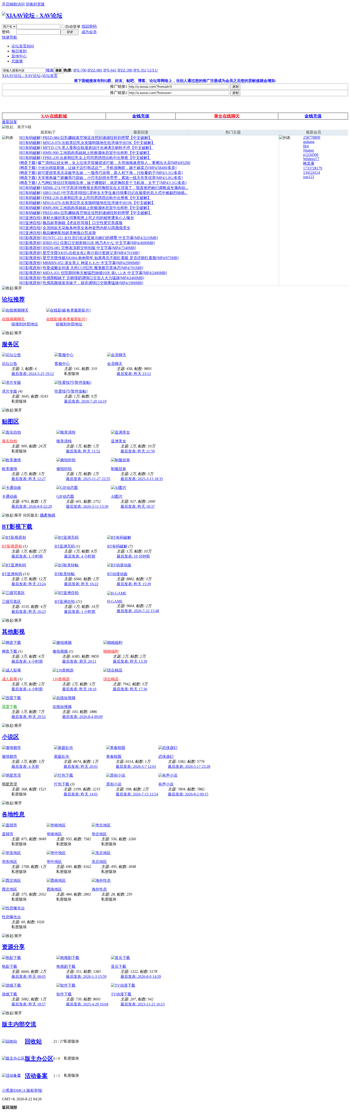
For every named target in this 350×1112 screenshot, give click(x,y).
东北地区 (99, 862)
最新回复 (9, 122)
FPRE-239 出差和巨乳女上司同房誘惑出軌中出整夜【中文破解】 (97, 158)
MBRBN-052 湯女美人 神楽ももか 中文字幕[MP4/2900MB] (91, 263)
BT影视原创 (12, 546)
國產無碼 (47, 515)
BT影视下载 (17, 526)
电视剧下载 (65, 966)
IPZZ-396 (124, 70)
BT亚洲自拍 (65, 602)
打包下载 (61, 784)
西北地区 (9, 889)
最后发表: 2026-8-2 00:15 (188, 794)
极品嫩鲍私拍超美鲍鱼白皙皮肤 (69, 233)
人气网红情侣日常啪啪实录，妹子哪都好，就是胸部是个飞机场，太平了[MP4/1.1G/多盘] (112, 183)
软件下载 (64, 994)
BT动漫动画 (117, 574)
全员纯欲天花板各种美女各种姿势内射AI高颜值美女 (86, 228)
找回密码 (89, 26)
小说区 (10, 737)
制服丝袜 (118, 469)
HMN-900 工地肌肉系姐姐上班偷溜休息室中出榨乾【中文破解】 (97, 153)
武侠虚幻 (166, 756)
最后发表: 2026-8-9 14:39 (140, 976)
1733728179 (312, 168)
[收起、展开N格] (16, 127)
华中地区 (54, 862)
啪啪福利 (111, 651)
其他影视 (13, 632)
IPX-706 (79, 70)
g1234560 (310, 155)
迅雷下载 (9, 707)
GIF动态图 (65, 496)
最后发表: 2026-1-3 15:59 (86, 976)
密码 (6, 32)
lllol (306, 146)
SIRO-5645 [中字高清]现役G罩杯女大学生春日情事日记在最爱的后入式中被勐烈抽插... (115, 193)
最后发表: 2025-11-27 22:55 (88, 479)
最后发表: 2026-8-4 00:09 (82, 717)
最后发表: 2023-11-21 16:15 (142, 1004)
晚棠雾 (309, 163)
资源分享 (13, 947)
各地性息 (13, 814)
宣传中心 (19, 56)
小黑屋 (7, 1090)
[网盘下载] (28, 163)
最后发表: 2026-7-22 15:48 (138, 611)
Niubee (308, 150)
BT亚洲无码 (65, 546)
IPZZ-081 (94, 70)
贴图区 (10, 421)
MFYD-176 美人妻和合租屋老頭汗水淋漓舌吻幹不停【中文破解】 (98, 148)
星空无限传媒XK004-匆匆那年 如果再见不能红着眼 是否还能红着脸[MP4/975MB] (111, 258)
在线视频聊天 (13, 319)
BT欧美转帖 (65, 574)
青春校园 (113, 756)
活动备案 (36, 1076)
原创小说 (113, 784)
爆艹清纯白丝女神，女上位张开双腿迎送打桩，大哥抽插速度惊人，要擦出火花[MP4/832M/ (114, 163)
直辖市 (7, 834)
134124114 (311, 172)
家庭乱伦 (61, 756)
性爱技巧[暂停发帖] (71, 391)
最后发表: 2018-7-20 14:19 (85, 401)
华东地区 (9, 862)
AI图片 (117, 496)
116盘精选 (61, 679)
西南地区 (54, 889)
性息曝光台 (11, 917)
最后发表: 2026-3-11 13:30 (87, 506)
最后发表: (134, 374)
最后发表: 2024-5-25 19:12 (32, 374)
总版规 (17, 61)
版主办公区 (39, 1059)
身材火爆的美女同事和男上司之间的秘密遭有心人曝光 (88, 218)
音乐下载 (118, 966)
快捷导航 (9, 37)
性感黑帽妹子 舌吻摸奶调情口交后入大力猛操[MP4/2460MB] (93, 278)
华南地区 (54, 834)
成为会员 (89, 32)
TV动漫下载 (121, 994)
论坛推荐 (13, 299)
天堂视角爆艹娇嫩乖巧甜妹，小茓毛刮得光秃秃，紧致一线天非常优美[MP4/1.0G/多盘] (110, 178)
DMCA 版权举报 (28, 1090)
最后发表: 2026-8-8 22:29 (31, 506)
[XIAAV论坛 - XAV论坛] (32, 15)
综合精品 (111, 679)
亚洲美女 (118, 441)
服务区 (10, 344)
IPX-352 (139, 70)
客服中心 (62, 364)
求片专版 (9, 391)
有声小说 (166, 784)
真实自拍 (9, 441)
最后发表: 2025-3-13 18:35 (141, 479)
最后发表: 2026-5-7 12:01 (136, 766)
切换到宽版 (35, 4)
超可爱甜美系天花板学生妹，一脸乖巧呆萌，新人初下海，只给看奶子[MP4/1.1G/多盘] (110, 173)
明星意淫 (9, 784)
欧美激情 (9, 469)
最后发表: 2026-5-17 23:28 (189, 766)
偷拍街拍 (64, 469)
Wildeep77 (311, 159)
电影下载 (9, 966)
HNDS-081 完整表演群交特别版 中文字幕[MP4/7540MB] (89, 248)
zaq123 (308, 177)
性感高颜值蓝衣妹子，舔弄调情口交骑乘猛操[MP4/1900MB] (93, 283)
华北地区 (99, 834)
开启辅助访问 (13, 4)
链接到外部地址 (24, 324)
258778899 (311, 137)
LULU (152, 70)
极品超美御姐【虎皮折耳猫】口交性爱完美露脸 (83, 223)
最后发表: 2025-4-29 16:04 (87, 1004)
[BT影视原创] (30, 238)
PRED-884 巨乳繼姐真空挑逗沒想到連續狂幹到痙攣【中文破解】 (97, 138)
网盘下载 (9, 651)
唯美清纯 (64, 441)
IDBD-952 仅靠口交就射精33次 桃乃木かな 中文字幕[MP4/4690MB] (99, 243)
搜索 (50, 70)
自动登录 (72, 27)
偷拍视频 (60, 651)
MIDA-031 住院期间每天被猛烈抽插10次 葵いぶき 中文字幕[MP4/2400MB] (105, 273)
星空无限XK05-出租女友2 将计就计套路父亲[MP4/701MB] (91, 253)
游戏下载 (9, 994)
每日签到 (19, 51)
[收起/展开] (12, 288)
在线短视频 (62, 707)
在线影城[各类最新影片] (66, 319)
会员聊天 (114, 364)
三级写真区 (11, 602)
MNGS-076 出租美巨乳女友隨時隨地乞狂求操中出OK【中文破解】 (99, 143)
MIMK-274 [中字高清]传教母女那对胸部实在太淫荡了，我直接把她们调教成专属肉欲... (115, 188)
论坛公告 (9, 364)
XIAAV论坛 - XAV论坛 (21, 76)
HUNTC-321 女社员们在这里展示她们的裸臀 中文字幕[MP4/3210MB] (100, 238)
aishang (309, 142)
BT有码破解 (117, 546)
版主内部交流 (19, 1024)
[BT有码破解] (30, 138)
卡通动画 (9, 496)
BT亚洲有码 (12, 574)
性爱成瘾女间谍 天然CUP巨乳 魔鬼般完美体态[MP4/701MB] (93, 268)
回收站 (33, 1041)
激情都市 (9, 756)
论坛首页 (22, 46)
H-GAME (115, 601)
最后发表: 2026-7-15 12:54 (137, 794)
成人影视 (9, 679)
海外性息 (99, 889)
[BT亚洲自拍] (30, 218)
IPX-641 (109, 70)
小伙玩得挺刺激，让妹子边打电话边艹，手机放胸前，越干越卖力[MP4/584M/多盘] (107, 168)
